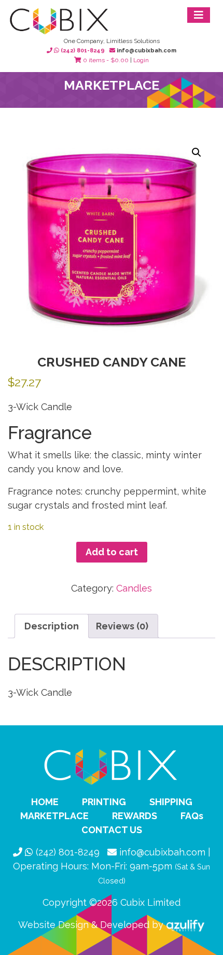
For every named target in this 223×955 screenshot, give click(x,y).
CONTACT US (111, 829)
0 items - (105, 60)
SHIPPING (170, 801)
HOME (45, 801)
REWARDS (134, 815)
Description (51, 626)
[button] (196, 152)
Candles (134, 588)
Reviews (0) (122, 626)
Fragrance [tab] (50, 432)
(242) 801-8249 (83, 50)
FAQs (191, 815)
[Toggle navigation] (198, 15)
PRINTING (104, 801)
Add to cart (112, 551)
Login (141, 60)
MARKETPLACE (54, 815)
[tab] (52, 626)
